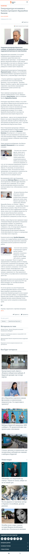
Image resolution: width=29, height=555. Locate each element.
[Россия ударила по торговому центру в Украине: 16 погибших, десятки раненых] (14, 492)
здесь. (2, 310)
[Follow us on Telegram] (11, 538)
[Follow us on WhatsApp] (14, 538)
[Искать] (20, 553)
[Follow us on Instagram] (5, 538)
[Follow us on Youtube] (2, 538)
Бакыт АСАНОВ (4, 16)
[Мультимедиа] (9, 553)
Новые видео (7, 460)
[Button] (25, 22)
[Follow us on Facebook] (8, 538)
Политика (4, 6)
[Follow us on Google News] (17, 538)
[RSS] (21, 538)
